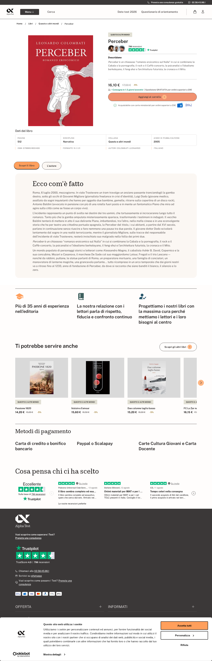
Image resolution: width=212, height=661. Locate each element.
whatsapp (36, 575)
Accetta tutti (184, 625)
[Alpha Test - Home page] (10, 12)
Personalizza (182, 635)
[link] (203, 12)
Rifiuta (184, 645)
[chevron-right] (201, 383)
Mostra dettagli (52, 654)
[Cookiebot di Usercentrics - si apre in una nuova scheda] (21, 654)
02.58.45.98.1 (41, 571)
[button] (195, 11)
